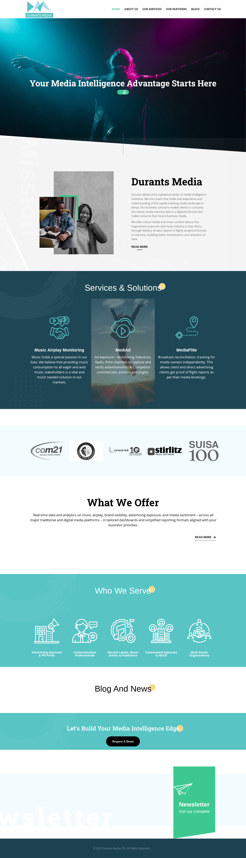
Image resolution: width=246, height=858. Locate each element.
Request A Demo (123, 741)
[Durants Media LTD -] (39, 9)
